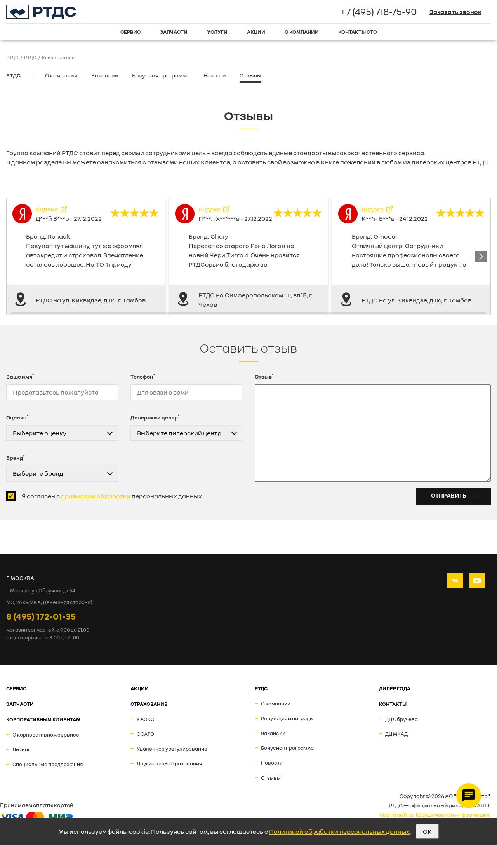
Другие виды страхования (169, 763)
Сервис (130, 32)
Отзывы (250, 75)
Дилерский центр (155, 417)
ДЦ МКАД (396, 734)
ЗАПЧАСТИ (20, 704)
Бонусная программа (161, 75)
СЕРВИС (16, 688)
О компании (302, 32)
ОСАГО (145, 734)
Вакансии (104, 75)
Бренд (15, 457)
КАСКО (146, 719)
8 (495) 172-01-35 (41, 616)
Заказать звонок (455, 12)
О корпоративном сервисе (45, 735)
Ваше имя (20, 376)
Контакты (393, 704)
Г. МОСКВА (20, 577)
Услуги (217, 32)
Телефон (142, 376)
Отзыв (264, 376)
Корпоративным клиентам (43, 719)
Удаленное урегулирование (172, 748)
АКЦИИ (139, 688)
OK (427, 831)
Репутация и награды (287, 718)
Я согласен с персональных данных (112, 496)
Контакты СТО (357, 32)
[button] (481, 256)
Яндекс (47, 209)
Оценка (17, 417)
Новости (214, 75)
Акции (256, 32)
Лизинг (21, 749)
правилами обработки (95, 496)
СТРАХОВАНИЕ (148, 704)
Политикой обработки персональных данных (339, 831)
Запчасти (174, 32)
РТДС (13, 75)
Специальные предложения (47, 764)
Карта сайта (396, 814)
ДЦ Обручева (401, 719)
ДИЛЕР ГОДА (394, 688)
